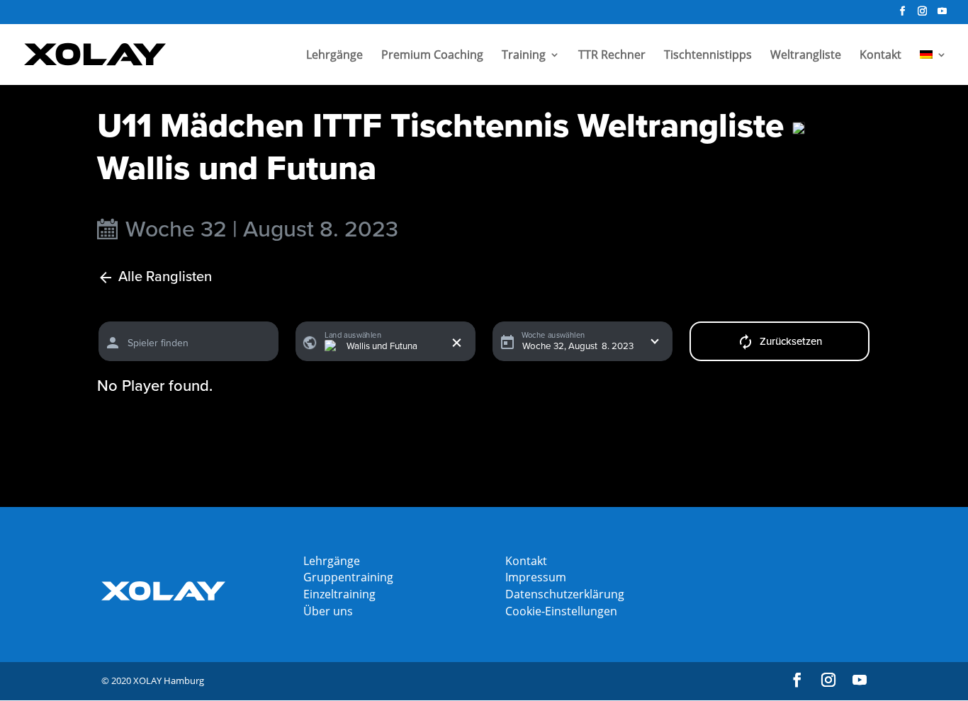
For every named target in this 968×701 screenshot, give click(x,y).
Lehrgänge (334, 56)
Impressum (535, 577)
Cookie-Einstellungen (561, 611)
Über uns (328, 611)
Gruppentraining (348, 577)
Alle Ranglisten (165, 277)
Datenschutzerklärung (564, 594)
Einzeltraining (339, 594)
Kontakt (880, 56)
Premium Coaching (432, 56)
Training (524, 56)
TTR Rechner (612, 56)
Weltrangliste (805, 56)
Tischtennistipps (708, 56)
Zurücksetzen (791, 341)
